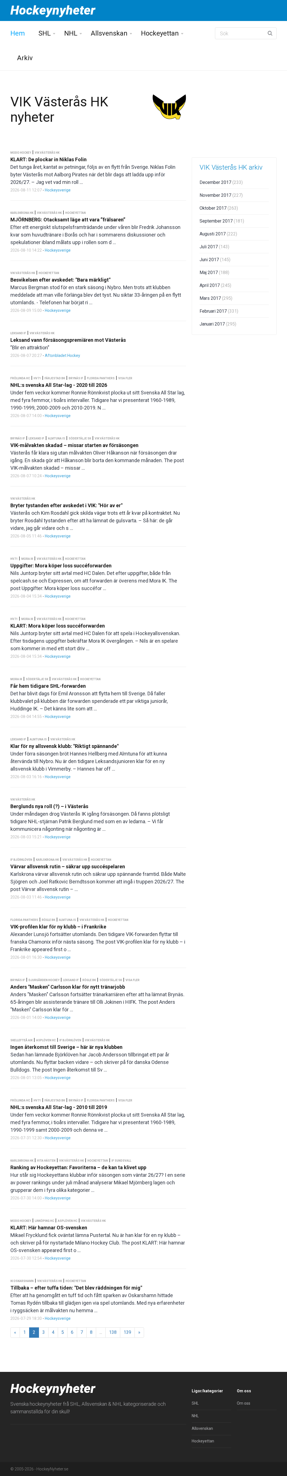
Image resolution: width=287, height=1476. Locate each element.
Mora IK (27, 558)
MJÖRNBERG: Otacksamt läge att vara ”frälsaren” (67, 220)
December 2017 (221, 182)
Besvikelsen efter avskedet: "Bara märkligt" (60, 280)
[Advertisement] (234, 114)
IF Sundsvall (121, 1160)
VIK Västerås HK (47, 152)
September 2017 (222, 221)
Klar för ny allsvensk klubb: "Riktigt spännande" (64, 746)
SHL (44, 33)
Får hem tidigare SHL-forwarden (48, 686)
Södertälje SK (80, 438)
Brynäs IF (76, 378)
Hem (17, 33)
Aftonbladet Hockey (62, 355)
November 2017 (221, 195)
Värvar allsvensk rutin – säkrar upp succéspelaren (67, 866)
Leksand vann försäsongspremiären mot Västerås (68, 340)
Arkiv (25, 58)
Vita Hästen (46, 1160)
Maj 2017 (214, 272)
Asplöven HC (46, 1040)
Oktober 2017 (219, 208)
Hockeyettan (160, 33)
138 (113, 1332)
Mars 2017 (216, 298)
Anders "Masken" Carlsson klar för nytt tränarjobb (67, 987)
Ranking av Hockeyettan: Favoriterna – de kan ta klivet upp (78, 1167)
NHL (70, 33)
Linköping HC (44, 1220)
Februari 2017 (219, 311)
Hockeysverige (58, 190)
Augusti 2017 (218, 234)
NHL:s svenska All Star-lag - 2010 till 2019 (58, 1107)
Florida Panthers (101, 378)
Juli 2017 (214, 246)
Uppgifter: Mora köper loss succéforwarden (61, 566)
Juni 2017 (215, 259)
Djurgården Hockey (44, 980)
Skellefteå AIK (21, 1040)
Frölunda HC (20, 378)
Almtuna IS (56, 438)
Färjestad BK (55, 378)
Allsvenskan (109, 33)
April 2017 (215, 285)
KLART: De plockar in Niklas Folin (48, 159)
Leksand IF (18, 333)
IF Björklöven (21, 859)
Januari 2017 (218, 324)
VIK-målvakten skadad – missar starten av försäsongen (74, 445)
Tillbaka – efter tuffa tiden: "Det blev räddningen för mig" (76, 1288)
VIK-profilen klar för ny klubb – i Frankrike (58, 927)
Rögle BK (48, 919)
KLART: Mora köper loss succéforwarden (57, 626)
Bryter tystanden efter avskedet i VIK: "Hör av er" (66, 505)
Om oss (243, 1403)
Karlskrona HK (21, 212)
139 (127, 1332)
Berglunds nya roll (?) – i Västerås (49, 806)
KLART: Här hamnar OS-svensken (48, 1228)
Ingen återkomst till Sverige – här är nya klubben (66, 1047)
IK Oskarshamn (22, 1281)
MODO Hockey (20, 152)
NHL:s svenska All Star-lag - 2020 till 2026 (58, 385)
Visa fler (125, 378)
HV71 (37, 378)
